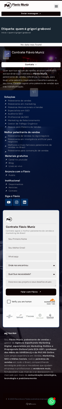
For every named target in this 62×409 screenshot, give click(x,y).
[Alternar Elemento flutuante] (52, 401)
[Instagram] (16, 202)
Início (3, 33)
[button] (56, 6)
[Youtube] (8, 202)
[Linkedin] (24, 202)
